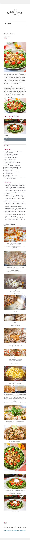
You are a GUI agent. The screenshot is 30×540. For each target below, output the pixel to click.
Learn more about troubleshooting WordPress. (14, 530)
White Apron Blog (15, 12)
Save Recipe (6, 138)
